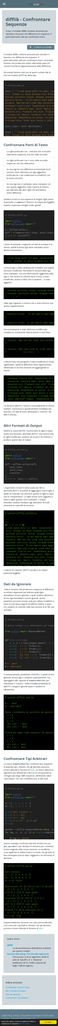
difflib (10, 945)
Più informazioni (24, 1024)
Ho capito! (48, 1022)
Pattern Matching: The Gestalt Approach (28, 954)
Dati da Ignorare (13, 994)
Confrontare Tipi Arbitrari (17, 997)
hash (32, 770)
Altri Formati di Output (16, 991)
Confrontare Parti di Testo (18, 987)
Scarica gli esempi (40, 47)
